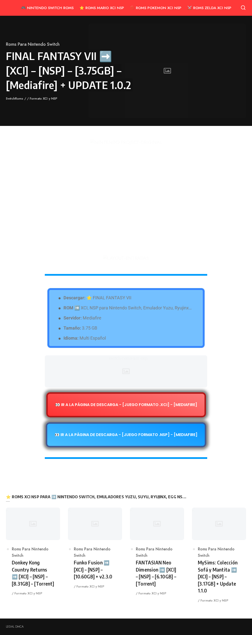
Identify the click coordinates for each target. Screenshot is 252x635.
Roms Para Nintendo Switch (33, 44)
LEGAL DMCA (15, 626)
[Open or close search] (243, 8)
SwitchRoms (15, 98)
